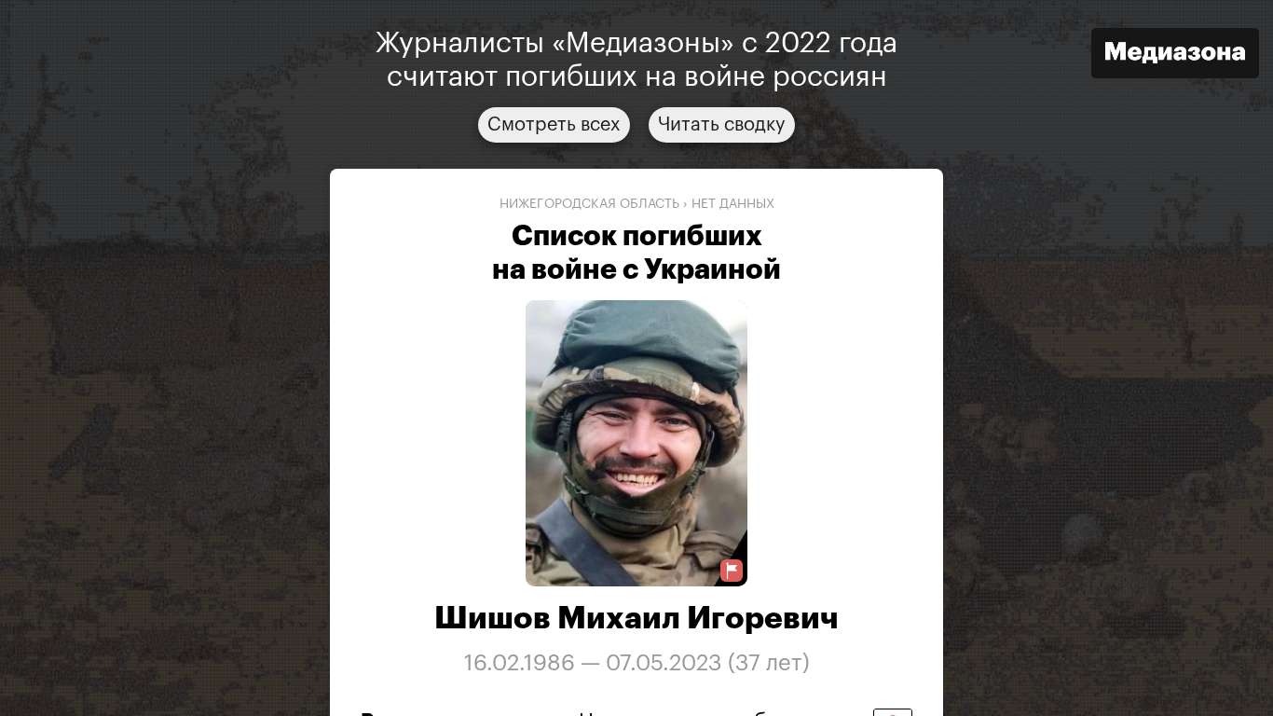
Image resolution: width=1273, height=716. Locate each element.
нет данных (732, 204)
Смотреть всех (554, 125)
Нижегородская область (589, 204)
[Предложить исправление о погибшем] (731, 571)
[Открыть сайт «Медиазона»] (1175, 55)
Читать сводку (722, 125)
